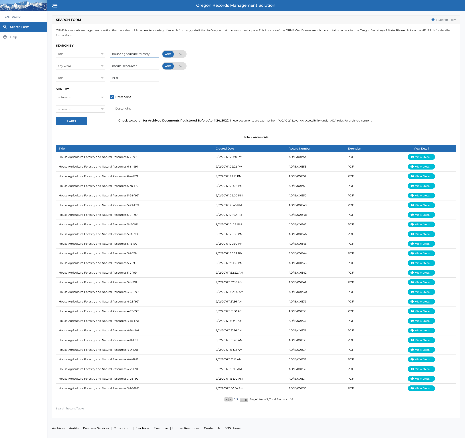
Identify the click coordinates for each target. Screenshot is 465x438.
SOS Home (233, 428)
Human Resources (186, 428)
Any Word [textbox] (64, 66)
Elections (142, 428)
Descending (123, 97)
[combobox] (80, 53)
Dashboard (13, 16)
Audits (74, 428)
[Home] (433, 19)
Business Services (96, 428)
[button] (55, 5)
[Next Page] (242, 399)
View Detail (423, 157)
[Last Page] (246, 399)
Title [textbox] (60, 54)
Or (180, 54)
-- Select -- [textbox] (65, 97)
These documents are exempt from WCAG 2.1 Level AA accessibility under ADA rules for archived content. (245, 120)
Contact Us (212, 428)
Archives (58, 428)
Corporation (123, 428)
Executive (161, 428)
